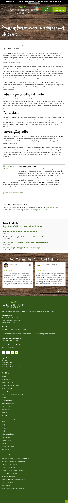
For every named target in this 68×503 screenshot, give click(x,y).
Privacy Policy (6, 364)
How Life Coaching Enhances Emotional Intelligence (20, 231)
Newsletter (19, 192)
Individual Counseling (9, 467)
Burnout (7, 194)
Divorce (4, 397)
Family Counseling (8, 403)
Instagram (36, 210)
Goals (28, 194)
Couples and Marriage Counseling (13, 470)
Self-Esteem (6, 437)
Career (12, 194)
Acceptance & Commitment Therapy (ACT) (16, 458)
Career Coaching (7, 482)
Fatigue (24, 194)
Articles (7, 192)
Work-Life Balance (41, 194)
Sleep (34, 194)
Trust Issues (5, 449)
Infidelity (4, 413)
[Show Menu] (3, 9)
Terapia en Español (8, 476)
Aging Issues (6, 379)
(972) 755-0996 (46, 9)
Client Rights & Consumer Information (14, 367)
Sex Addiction (6, 440)
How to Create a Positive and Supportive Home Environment (23, 226)
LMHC (31, 194)
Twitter (46, 210)
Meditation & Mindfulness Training (13, 488)
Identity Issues (6, 410)
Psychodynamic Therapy (10, 464)
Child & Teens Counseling (10, 473)
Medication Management (10, 419)
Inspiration (13, 192)
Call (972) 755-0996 (8, 347)
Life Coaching (6, 485)
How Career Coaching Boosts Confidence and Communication (24, 237)
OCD (3, 422)
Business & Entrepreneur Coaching (13, 479)
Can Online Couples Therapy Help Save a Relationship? (21, 248)
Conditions (5, 373)
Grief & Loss (6, 407)
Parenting (5, 428)
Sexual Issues (6, 443)
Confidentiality (6, 360)
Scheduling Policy (7, 362)
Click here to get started (10, 340)
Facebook (29, 210)
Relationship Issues (8, 434)
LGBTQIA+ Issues (7, 416)
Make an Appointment (59, 9)
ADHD (4, 376)
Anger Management (8, 382)
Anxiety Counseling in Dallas (11, 385)
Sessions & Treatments (9, 455)
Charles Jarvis (18, 194)
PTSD (3, 431)
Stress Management (8, 446)
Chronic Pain (6, 391)
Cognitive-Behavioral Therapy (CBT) (14, 461)
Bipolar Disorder (7, 388)
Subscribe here (51, 207)
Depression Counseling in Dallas (12, 394)
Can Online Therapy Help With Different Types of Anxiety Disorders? (26, 242)
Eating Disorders (7, 400)
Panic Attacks (6, 425)
